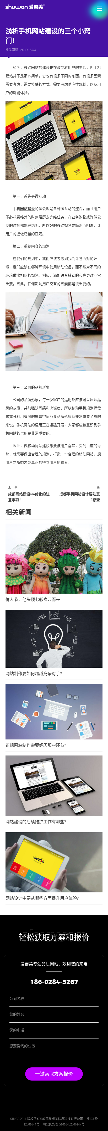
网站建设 (27, 209)
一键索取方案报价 (54, 1074)
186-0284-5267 (54, 982)
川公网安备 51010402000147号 (63, 1124)
